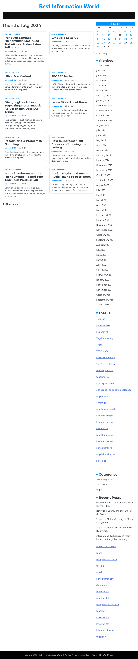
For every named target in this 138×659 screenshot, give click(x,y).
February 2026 (103, 95)
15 (98, 38)
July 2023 (100, 190)
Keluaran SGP (103, 325)
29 (98, 46)
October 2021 (103, 294)
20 (125, 38)
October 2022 (103, 234)
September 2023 (104, 180)
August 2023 (102, 185)
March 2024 (102, 150)
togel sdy (101, 636)
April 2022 (101, 264)
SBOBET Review (63, 76)
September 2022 (104, 239)
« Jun (98, 53)
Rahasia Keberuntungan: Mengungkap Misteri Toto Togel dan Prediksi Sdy (24, 177)
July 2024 (100, 130)
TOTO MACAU (103, 351)
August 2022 (102, 244)
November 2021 (104, 289)
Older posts (11, 204)
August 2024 (102, 125)
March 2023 (102, 209)
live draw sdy (102, 617)
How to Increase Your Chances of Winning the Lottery (68, 144)
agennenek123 (10, 51)
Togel (99, 344)
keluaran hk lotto (105, 630)
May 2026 (101, 80)
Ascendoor (85, 655)
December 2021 (104, 284)
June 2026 (101, 75)
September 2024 (104, 120)
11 (114, 35)
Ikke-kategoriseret (13, 34)
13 (125, 35)
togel (99, 489)
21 (131, 38)
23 (103, 42)
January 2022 (102, 279)
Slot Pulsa (101, 460)
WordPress (108, 655)
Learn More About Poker (69, 102)
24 (109, 42)
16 (103, 38)
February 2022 (103, 274)
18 (114, 38)
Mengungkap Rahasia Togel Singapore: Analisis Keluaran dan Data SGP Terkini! (23, 107)
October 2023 (103, 175)
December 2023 (104, 165)
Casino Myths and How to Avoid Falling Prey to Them (71, 175)
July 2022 (100, 249)
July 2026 (100, 70)
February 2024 (103, 155)
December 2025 (104, 105)
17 (109, 38)
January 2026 (102, 100)
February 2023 (103, 214)
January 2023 (102, 219)
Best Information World (69, 6)
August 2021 (102, 304)
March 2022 (102, 269)
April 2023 (101, 204)
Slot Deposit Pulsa (105, 364)
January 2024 (102, 160)
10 (109, 35)
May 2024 (101, 140)
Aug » (105, 53)
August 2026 (102, 65)
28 (131, 42)
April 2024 (101, 145)
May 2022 (101, 259)
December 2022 (104, 224)
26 (120, 42)
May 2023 (101, 199)
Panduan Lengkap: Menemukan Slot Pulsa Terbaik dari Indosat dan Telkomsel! (23, 42)
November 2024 (104, 110)
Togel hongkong (104, 338)
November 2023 (104, 170)
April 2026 (101, 85)
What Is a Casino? (18, 76)
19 (120, 38)
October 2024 (103, 115)
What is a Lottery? (64, 37)
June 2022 (101, 254)
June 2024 (101, 135)
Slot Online (101, 484)
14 (131, 35)
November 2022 (104, 229)
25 (114, 42)
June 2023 (101, 194)
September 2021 (104, 299)
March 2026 (102, 90)
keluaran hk (102, 331)
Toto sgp (100, 318)
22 (98, 42)
